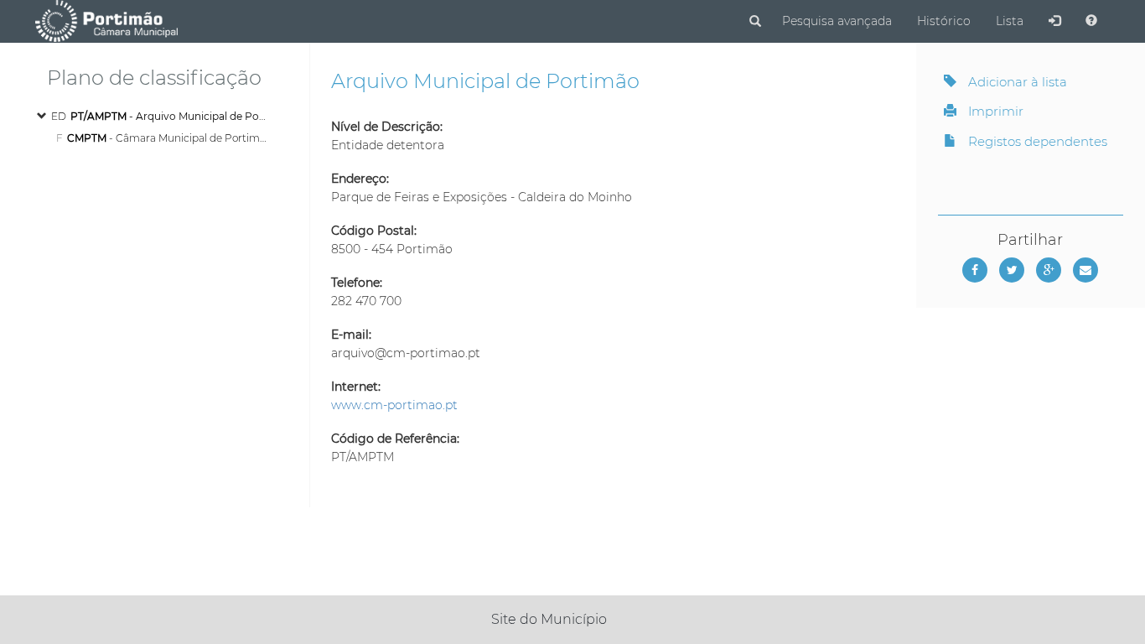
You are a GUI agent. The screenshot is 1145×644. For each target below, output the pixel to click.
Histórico (944, 21)
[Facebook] (974, 270)
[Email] (1085, 270)
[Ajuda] (1091, 21)
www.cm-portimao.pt (394, 405)
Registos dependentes (1036, 141)
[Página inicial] (106, 20)
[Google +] (1048, 270)
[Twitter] (1011, 270)
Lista (1009, 21)
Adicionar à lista (1016, 82)
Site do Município (549, 619)
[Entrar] (1054, 21)
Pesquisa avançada (837, 21)
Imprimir (994, 111)
